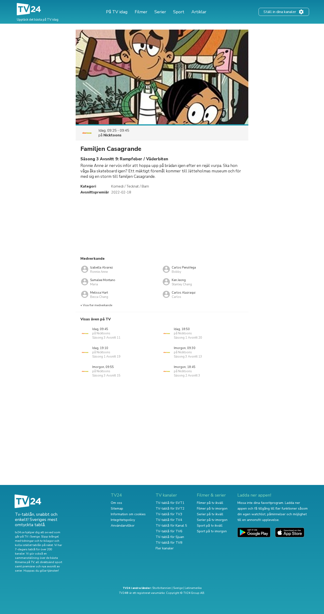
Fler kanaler (165, 548)
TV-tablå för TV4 (169, 520)
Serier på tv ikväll (210, 514)
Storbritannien (161, 588)
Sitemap (117, 508)
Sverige (178, 588)
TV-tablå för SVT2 (170, 508)
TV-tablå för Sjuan (170, 537)
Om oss (116, 503)
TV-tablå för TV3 (169, 514)
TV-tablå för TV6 (169, 531)
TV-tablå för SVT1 (170, 503)
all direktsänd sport (49, 562)
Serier (160, 12)
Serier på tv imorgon (212, 520)
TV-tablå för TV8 (169, 542)
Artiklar (198, 12)
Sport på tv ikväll (209, 525)
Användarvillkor (122, 525)
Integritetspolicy (123, 520)
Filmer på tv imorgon (212, 508)
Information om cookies (128, 514)
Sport (178, 12)
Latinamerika (193, 588)
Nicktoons (112, 135)
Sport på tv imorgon (212, 531)
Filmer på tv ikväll (210, 503)
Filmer (141, 12)
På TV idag (117, 12)
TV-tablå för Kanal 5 (171, 525)
